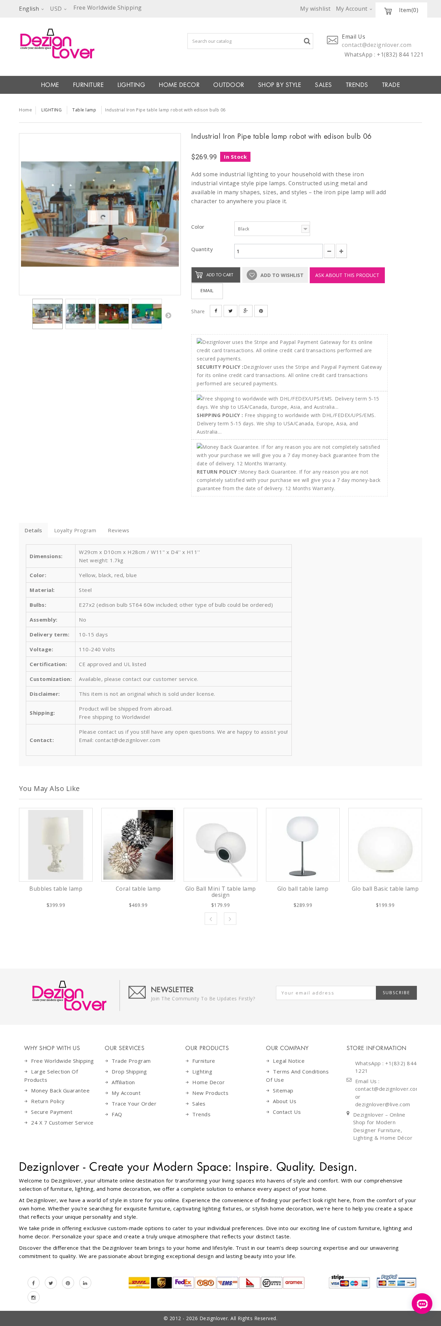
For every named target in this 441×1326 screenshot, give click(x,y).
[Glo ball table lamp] (303, 845)
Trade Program (131, 1060)
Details (33, 530)
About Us (284, 1101)
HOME (50, 85)
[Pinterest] (68, 1283)
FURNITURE (88, 85)
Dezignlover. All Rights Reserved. (238, 1318)
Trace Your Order (134, 1103)
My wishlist (315, 8)
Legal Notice (289, 1060)
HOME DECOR (179, 85)
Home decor (208, 1082)
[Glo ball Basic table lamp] (385, 845)
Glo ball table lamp (303, 888)
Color (198, 226)
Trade (391, 85)
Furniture (203, 1060)
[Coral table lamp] (138, 845)
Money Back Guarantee (60, 1090)
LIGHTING (131, 85)
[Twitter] (51, 1283)
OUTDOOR (228, 85)
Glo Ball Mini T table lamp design (220, 892)
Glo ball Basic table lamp (385, 888)
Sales (199, 1103)
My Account (126, 1092)
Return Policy (48, 1101)
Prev (211, 918)
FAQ (117, 1114)
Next (168, 315)
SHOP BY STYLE (279, 85)
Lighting (202, 1071)
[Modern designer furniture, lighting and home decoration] (100, 43)
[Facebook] (34, 1283)
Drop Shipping (129, 1071)
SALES (323, 85)
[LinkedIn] (85, 1283)
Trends (357, 85)
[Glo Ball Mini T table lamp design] (220, 845)
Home (25, 110)
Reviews (119, 530)
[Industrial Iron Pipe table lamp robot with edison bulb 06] (100, 214)
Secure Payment (51, 1111)
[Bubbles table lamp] (56, 845)
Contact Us (287, 1111)
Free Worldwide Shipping (62, 1060)
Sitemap (283, 1090)
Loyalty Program (75, 530)
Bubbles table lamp (55, 888)
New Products (210, 1092)
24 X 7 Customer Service (62, 1122)
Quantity (202, 249)
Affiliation (123, 1082)
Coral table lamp (138, 888)
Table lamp (84, 110)
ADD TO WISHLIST (281, 275)
